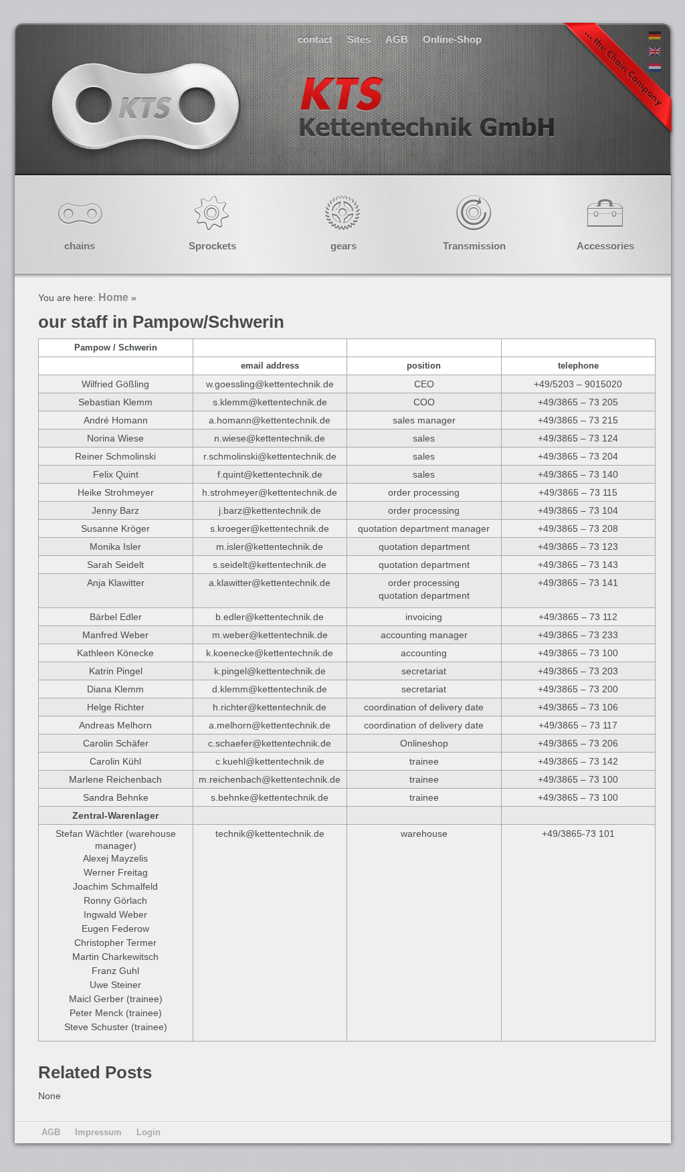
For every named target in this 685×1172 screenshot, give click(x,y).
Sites (359, 39)
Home (113, 297)
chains (79, 246)
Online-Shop (452, 39)
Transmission (474, 246)
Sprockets (212, 246)
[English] (655, 52)
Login (148, 1132)
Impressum (98, 1132)
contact (315, 39)
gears (343, 246)
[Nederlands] (655, 68)
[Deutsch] (655, 36)
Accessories (605, 246)
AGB (396, 39)
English (301, 120)
